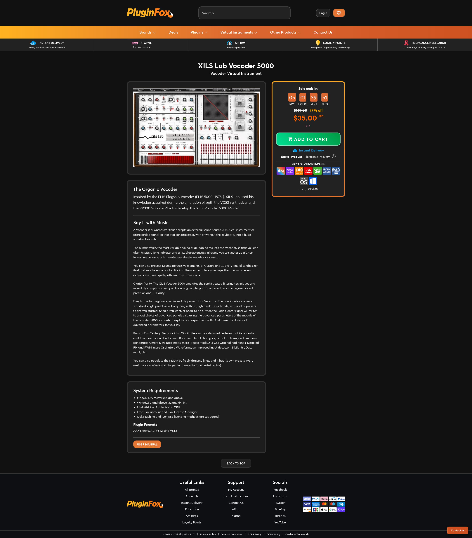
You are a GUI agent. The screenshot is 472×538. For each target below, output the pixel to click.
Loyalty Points (334, 43)
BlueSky (280, 509)
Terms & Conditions (231, 534)
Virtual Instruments (237, 32)
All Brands (192, 489)
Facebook (280, 489)
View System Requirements (308, 163)
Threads (280, 516)
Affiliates (192, 516)
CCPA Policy (273, 534)
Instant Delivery (51, 43)
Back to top (236, 463)
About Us (192, 496)
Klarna (146, 43)
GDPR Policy (254, 534)
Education (192, 509)
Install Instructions (236, 496)
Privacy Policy (208, 534)
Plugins (197, 32)
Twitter (280, 502)
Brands (145, 32)
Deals (173, 32)
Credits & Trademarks (297, 534)
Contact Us (323, 32)
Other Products (283, 32)
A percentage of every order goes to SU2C (425, 47)
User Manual (147, 444)
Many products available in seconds (47, 47)
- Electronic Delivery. (306, 157)
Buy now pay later (142, 47)
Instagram (280, 496)
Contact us (458, 530)
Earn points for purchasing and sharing (330, 47)
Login (323, 13)
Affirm (240, 43)
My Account (236, 489)
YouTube (280, 522)
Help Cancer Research (429, 43)
